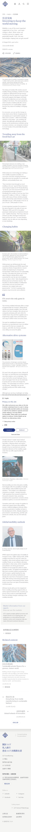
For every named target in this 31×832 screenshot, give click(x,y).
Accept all (9, 430)
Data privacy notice (9, 421)
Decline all (21, 430)
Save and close (15, 434)
